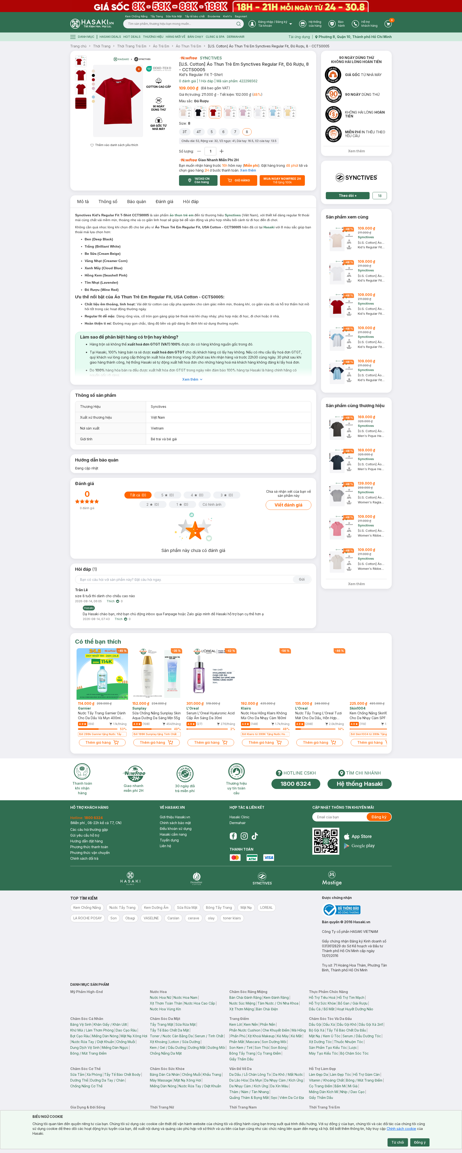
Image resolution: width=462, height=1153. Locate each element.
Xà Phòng (94, 1074)
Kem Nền (251, 1024)
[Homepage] (92, 24)
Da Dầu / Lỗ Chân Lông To (250, 1074)
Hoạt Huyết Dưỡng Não (355, 1009)
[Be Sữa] (185, 112)
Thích (111, 601)
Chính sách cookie (401, 1129)
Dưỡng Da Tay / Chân (107, 1080)
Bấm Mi (340, 1086)
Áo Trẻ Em (161, 46)
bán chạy (195, 36)
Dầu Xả (329, 1024)
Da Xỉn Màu (279, 1086)
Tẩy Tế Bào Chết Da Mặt (169, 1030)
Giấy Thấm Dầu (241, 1059)
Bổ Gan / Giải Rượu (352, 1003)
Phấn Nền (267, 1024)
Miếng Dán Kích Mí (323, 1092)
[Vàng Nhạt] (289, 112)
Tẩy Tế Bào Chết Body (122, 1074)
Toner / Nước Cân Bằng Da (171, 1036)
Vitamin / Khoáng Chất (326, 1080)
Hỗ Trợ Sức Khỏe (322, 1003)
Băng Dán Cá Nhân (165, 1074)
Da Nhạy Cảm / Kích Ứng (283, 1080)
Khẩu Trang (212, 1074)
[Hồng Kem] (230, 112)
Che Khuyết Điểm (276, 1030)
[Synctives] (262, 878)
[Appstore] (359, 836)
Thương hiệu (153, 36)
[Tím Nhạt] (245, 112)
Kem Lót (235, 1024)
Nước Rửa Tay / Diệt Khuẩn (92, 1042)
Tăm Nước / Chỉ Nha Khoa (277, 1003)
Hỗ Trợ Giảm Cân (366, 1074)
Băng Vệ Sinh (80, 1024)
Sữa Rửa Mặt (185, 1024)
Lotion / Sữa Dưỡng (184, 1042)
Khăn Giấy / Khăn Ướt (110, 1024)
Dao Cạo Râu (126, 1030)
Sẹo (274, 1097)
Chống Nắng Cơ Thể (86, 1086)
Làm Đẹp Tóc (340, 1074)
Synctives (211, 58)
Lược (353, 1047)
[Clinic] (130, 878)
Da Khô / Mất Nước (288, 1074)
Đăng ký (379, 816)
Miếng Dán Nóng (105, 1036)
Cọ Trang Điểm (269, 1053)
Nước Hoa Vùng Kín (165, 1009)
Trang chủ (78, 46)
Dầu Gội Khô (347, 1024)
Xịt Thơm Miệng (241, 1009)
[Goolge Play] (359, 846)
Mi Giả (353, 1086)
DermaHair (235, 36)
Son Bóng (279, 1047)
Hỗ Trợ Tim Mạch (350, 997)
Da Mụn (256, 1080)
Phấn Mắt (236, 1042)
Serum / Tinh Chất (209, 1036)
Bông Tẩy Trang (242, 1053)
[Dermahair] (196, 878)
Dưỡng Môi (216, 1047)
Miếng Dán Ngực (115, 1047)
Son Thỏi (262, 1047)
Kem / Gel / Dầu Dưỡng (168, 1047)
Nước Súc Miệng (242, 1003)
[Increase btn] (222, 151)
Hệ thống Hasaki (360, 783)
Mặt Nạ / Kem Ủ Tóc (324, 1036)
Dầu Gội (315, 1024)
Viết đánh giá (288, 504)
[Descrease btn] (199, 151)
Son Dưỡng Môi (274, 1042)
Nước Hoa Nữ (160, 997)
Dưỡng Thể (79, 1080)
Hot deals (132, 36)
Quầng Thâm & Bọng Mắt (249, 1097)
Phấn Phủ (238, 1036)
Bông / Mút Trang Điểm (88, 1053)
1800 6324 (296, 783)
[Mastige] (332, 878)
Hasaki (269, 227)
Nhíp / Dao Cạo (352, 1092)
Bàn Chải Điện (267, 1009)
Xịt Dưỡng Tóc (320, 1042)
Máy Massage (161, 1080)
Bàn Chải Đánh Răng (245, 997)
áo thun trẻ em (181, 215)
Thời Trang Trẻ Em (131, 46)
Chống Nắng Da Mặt (166, 1053)
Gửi (302, 579)
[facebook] (233, 836)
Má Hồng (299, 1030)
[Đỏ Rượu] (215, 112)
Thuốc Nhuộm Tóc (348, 1042)
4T (199, 132)
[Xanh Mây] (275, 112)
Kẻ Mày (283, 1036)
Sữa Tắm (77, 1074)
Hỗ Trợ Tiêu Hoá (322, 997)
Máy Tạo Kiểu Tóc (323, 1053)
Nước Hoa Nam (185, 997)
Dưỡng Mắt (196, 1047)
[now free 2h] (188, 58)
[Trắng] (260, 112)
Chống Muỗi (125, 1042)
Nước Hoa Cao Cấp (199, 1003)
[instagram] (244, 836)
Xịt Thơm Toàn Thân (166, 1003)
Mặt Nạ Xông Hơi (134, 1036)
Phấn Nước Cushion (244, 1030)
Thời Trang (101, 46)
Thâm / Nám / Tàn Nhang (249, 1092)
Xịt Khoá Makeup (261, 1036)
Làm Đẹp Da (318, 1074)
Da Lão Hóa (238, 1080)
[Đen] (200, 112)
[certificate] (357, 910)
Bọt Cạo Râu (80, 1036)
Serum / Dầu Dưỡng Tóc (362, 1036)
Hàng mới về (175, 36)
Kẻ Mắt (296, 1036)
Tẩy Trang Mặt (161, 1024)
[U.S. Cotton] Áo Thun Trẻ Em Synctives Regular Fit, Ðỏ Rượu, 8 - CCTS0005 (268, 46)
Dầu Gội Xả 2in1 (371, 1024)
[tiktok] (255, 836)
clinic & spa (215, 36)
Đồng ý (420, 1142)
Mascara (253, 1042)
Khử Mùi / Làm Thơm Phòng (92, 1030)
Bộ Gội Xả (316, 1030)
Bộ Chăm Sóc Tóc (354, 1053)
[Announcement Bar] (231, 6)
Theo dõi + (348, 195)
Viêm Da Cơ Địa (291, 1097)
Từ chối (397, 1142)
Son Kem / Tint (240, 1047)
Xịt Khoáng (158, 1042)
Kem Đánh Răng (276, 997)
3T (185, 132)
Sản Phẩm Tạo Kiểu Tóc (328, 1047)
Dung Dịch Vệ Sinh (85, 1047)
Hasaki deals (110, 36)
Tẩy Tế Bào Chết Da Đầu (346, 1030)
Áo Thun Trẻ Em (188, 46)
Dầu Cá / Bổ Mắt (321, 1009)
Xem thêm (248, 170)
